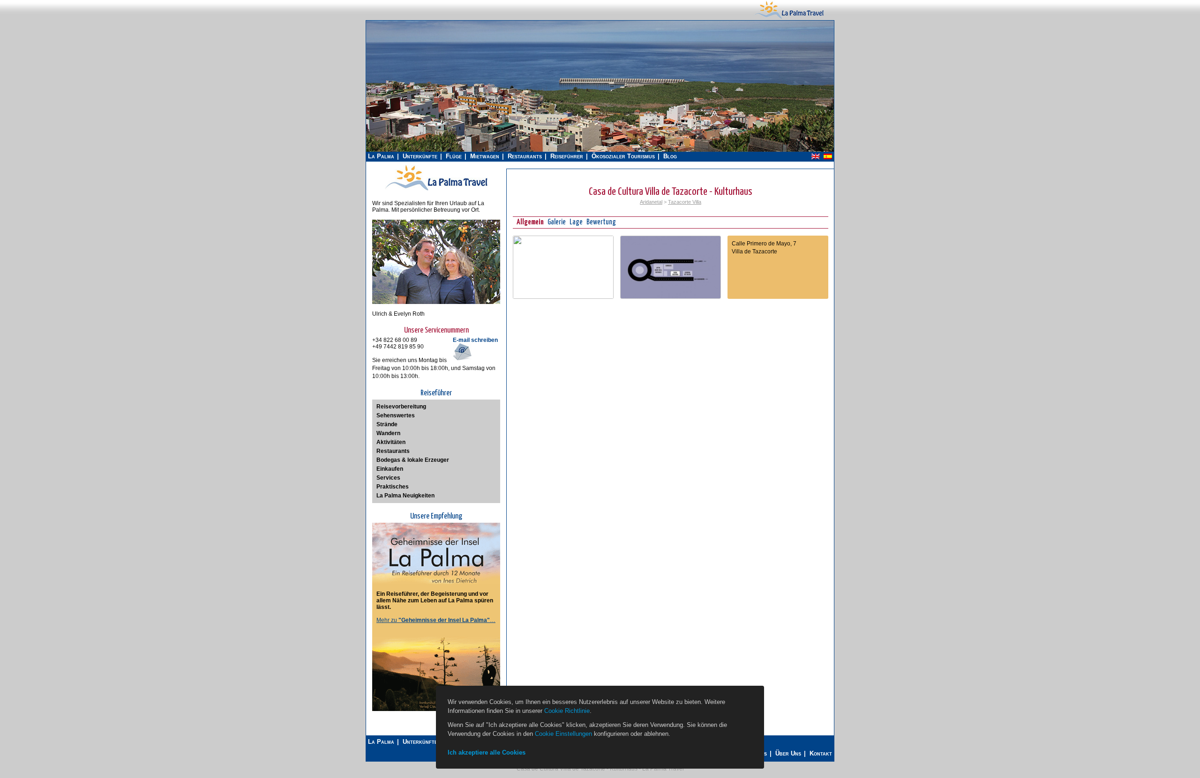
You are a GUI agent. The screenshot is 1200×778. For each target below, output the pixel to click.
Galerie (557, 222)
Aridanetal (651, 202)
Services (388, 477)
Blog (670, 156)
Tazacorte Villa (684, 202)
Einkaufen (389, 469)
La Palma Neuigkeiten (405, 495)
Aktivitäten (390, 442)
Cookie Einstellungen (563, 733)
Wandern (388, 433)
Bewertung (601, 222)
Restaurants (525, 156)
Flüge (454, 156)
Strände (387, 424)
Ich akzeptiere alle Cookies (486, 752)
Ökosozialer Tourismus (623, 156)
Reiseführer (566, 156)
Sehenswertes (395, 415)
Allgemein (530, 222)
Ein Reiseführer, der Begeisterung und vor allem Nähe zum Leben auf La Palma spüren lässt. (434, 600)
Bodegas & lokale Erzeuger (412, 460)
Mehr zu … (435, 620)
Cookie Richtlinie (567, 710)
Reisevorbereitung (401, 406)
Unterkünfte (420, 156)
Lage (576, 222)
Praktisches (392, 486)
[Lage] (563, 297)
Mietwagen (484, 156)
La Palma (381, 156)
